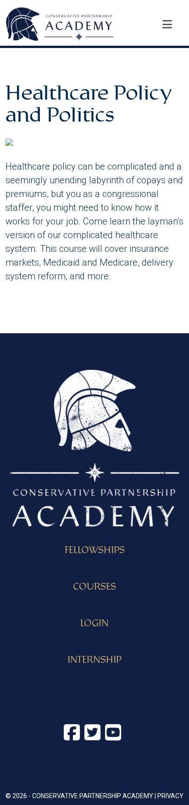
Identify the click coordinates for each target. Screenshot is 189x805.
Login (94, 623)
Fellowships (95, 549)
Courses (94, 586)
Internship (94, 659)
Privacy (170, 796)
